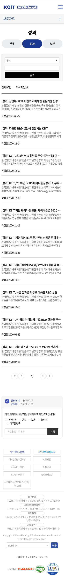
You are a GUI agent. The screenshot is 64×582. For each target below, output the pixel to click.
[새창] (40, 569)
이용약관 (47, 459)
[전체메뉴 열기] (60, 7)
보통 (33, 419)
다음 (43, 376)
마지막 (49, 376)
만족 (24, 419)
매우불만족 (15, 423)
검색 (32, 75)
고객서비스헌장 (17, 466)
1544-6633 (25, 569)
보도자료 (9, 18)
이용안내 (47, 466)
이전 (21, 376)
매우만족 (12, 419)
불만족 (44, 419)
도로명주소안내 (17, 474)
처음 (14, 376)
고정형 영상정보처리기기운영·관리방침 (17, 483)
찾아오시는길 (46, 474)
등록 (53, 431)
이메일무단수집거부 (17, 459)
